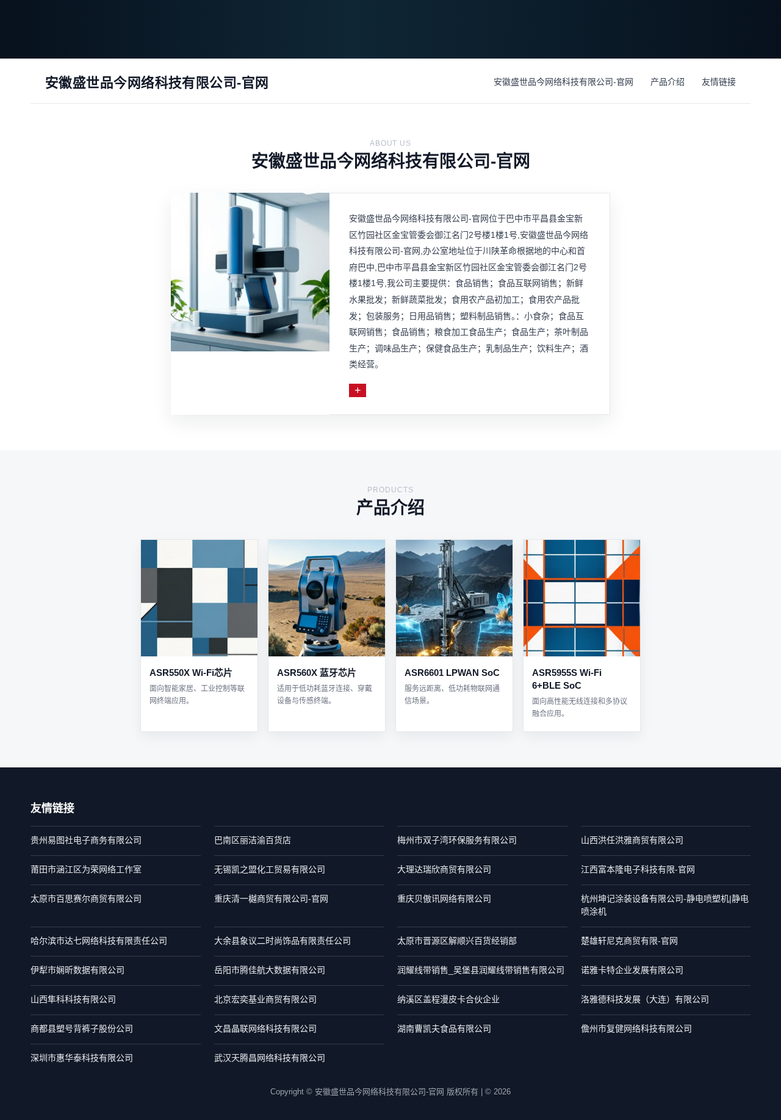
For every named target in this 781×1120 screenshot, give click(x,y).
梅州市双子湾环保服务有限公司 (457, 840)
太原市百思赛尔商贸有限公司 (86, 898)
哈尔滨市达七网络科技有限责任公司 (99, 941)
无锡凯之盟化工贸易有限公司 (269, 869)
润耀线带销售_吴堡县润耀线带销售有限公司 (480, 970)
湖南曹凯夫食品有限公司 (444, 1028)
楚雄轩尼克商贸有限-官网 (629, 941)
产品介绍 (667, 82)
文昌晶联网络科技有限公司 (265, 1028)
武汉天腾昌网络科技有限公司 (269, 1058)
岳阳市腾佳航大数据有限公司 (269, 970)
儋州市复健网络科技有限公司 (636, 1028)
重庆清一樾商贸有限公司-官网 (271, 898)
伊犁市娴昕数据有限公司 (77, 970)
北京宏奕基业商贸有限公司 (265, 999)
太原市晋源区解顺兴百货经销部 (457, 941)
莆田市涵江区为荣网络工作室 (86, 869)
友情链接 (719, 82)
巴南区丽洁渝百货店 (252, 840)
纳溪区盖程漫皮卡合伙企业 (448, 999)
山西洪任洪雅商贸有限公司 (632, 840)
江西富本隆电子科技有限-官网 (638, 869)
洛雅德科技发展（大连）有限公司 (645, 999)
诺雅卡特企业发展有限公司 (632, 970)
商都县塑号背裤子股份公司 (82, 1028)
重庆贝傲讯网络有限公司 (444, 898)
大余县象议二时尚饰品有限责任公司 (282, 941)
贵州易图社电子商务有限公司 (86, 840)
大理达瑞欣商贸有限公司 (444, 869)
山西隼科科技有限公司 (73, 999)
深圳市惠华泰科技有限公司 (82, 1058)
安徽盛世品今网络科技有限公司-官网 (563, 82)
